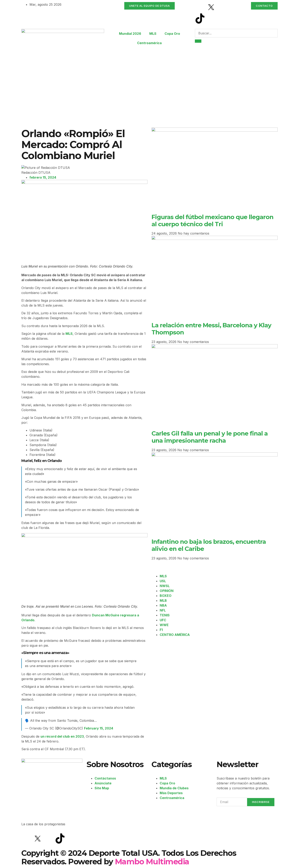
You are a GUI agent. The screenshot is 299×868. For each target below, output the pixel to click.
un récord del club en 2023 (62, 736)
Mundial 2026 (130, 34)
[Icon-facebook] (200, 7)
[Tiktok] (200, 18)
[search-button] (198, 41)
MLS (152, 34)
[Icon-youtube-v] (211, 18)
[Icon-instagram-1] (222, 7)
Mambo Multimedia (152, 861)
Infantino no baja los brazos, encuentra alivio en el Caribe (209, 545)
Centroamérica (149, 43)
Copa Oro (172, 34)
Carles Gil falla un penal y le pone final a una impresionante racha (210, 437)
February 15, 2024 (98, 728)
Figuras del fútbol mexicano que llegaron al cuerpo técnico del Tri (212, 220)
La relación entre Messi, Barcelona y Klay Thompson (211, 328)
